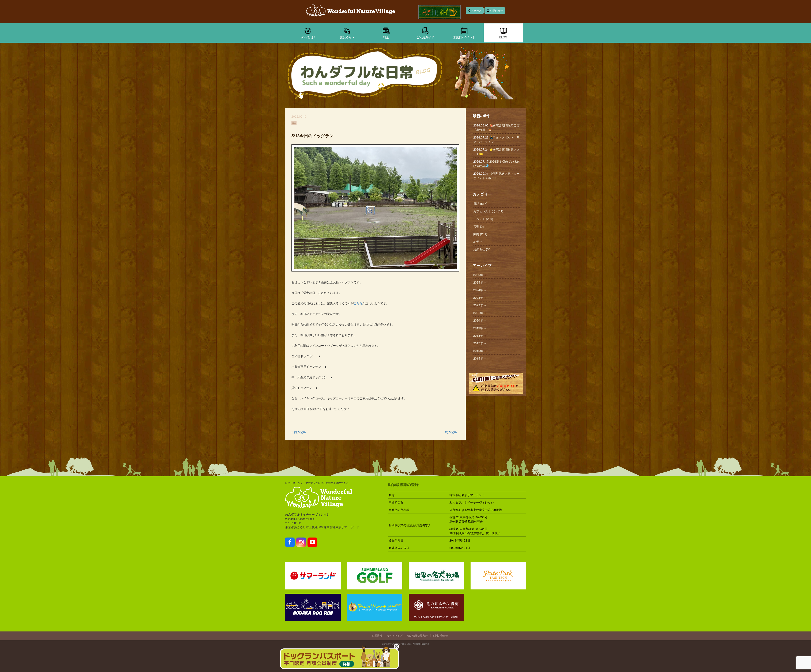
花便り (477, 241)
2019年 (480, 328)
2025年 (480, 282)
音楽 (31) (479, 226)
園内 (294, 123)
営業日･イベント (464, 37)
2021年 (480, 313)
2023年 (480, 297)
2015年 (480, 358)
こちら (358, 303)
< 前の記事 (298, 432)
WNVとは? (308, 37)
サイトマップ (394, 635)
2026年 (480, 275)
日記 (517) (480, 203)
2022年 (480, 305)
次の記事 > (452, 432)
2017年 (480, 343)
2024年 (480, 290)
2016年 (480, 351)
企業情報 (377, 635)
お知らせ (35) (482, 249)
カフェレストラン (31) (488, 211)
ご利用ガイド (425, 37)
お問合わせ (496, 10)
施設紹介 (346, 37)
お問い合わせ (440, 635)
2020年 (480, 320)
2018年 (480, 335)
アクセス (476, 10)
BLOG (503, 37)
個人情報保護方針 (417, 635)
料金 (386, 37)
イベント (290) (483, 219)
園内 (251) (480, 234)
